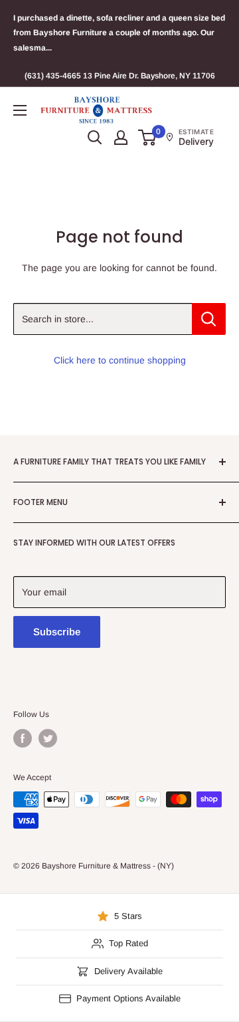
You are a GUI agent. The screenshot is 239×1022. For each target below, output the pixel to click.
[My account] (120, 137)
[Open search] (95, 137)
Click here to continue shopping (120, 360)
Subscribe (56, 631)
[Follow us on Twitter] (48, 738)
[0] (147, 138)
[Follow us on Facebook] (22, 738)
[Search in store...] (209, 319)
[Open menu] (20, 110)
